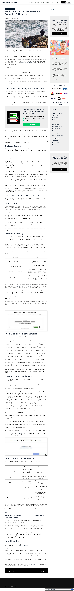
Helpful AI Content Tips (10, 8)
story (11, 98)
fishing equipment (23, 545)
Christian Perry (8, 18)
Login (69, 2)
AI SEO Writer (55, 144)
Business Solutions (45, 2)
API (55, 2)
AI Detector (31, 2)
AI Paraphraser (56, 124)
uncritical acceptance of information (22, 286)
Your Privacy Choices (63, 589)
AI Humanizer (37, 2)
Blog (9, 16)
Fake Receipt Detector (57, 133)
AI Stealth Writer (56, 147)
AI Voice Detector (56, 128)
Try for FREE (31, 124)
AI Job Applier (56, 122)
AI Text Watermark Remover (58, 135)
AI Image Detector (56, 130)
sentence (38, 337)
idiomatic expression (27, 55)
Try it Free (64, 2)
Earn (57, 2)
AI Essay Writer (56, 142)
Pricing (51, 2)
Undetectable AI (35, 564)
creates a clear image (27, 62)
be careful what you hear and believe (21, 297)
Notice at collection (50, 589)
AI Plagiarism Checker (57, 126)
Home (6, 16)
